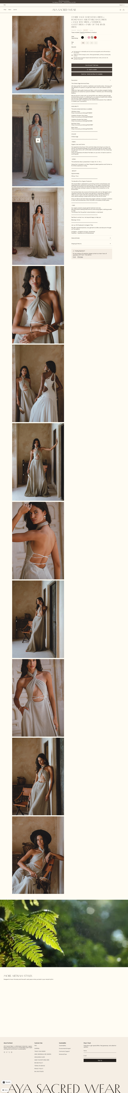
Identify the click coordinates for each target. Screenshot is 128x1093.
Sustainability (62, 1045)
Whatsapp (80, 257)
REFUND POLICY (38, 1063)
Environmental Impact (65, 1048)
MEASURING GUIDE (39, 1057)
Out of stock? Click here (91, 65)
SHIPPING (36, 1048)
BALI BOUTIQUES (39, 1071)
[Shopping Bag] (123, 10)
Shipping (82, 32)
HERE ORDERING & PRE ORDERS (42, 1054)
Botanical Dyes (63, 1054)
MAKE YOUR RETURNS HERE (41, 1060)
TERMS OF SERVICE (39, 1065)
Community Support (64, 1051)
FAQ (35, 1045)
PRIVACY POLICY (38, 1068)
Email (74, 257)
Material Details (75, 238)
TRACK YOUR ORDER (39, 1051)
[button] (5, 9)
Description (74, 80)
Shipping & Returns (76, 243)
